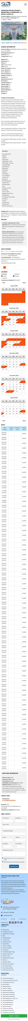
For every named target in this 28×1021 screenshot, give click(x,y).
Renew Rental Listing (8, 958)
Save (9, 19)
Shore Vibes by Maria (8, 968)
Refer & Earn (6, 929)
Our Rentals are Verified (9, 1012)
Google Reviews (7, 938)
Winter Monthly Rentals (9, 996)
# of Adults (5, 843)
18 (20, 319)
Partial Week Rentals (8, 1000)
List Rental (5, 950)
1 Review (12, 251)
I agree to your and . (14, 859)
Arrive (4, 837)
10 (16, 317)
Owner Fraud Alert (7, 948)
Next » (24, 282)
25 (10, 301)
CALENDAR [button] (15, 42)
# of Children (18, 843)
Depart (17, 837)
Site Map (13, 919)
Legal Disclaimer (7, 942)
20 (3, 322)
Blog (4, 935)
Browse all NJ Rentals (8, 1010)
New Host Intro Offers (8, 964)
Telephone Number (7, 831)
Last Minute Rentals (8, 1004)
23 (3, 301)
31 (6, 304)
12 (23, 317)
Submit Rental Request (8, 992)
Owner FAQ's (6, 944)
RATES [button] (19, 42)
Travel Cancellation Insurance (10, 980)
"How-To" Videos (7, 946)
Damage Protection (8, 931)
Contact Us (4, 919)
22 (10, 322)
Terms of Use (14, 858)
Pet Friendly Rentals (8, 1002)
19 (23, 319)
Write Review (19, 251)
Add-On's (5, 960)
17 (16, 319)
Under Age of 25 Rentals (9, 994)
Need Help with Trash (8, 970)
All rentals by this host (14, 1019)
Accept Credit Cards (8, 954)
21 (6, 322)
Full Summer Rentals (8, 978)
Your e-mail (5, 824)
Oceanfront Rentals (8, 1008)
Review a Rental (7, 986)
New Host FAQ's (7, 962)
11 (20, 317)
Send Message (14, 866)
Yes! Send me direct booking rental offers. (14, 862)
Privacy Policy (22, 919)
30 (3, 304)
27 (16, 301)
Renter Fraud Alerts (8, 990)
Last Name (18, 818)
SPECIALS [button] (3, 42)
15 (10, 319)
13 (3, 319)
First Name (5, 818)
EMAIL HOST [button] (24, 42)
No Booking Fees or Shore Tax (10, 998)
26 (13, 301)
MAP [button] (11, 42)
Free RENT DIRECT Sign (9, 952)
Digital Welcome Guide (8, 933)
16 (13, 319)
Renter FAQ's (6, 984)
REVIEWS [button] (8, 42)
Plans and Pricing (7, 966)
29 (23, 301)
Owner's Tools (6, 956)
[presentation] (2, 30)
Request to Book (14, 1016)
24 (6, 301)
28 (20, 301)
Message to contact (7, 850)
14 (6, 319)
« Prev (3, 282)
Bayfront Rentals (7, 1006)
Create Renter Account (8, 982)
